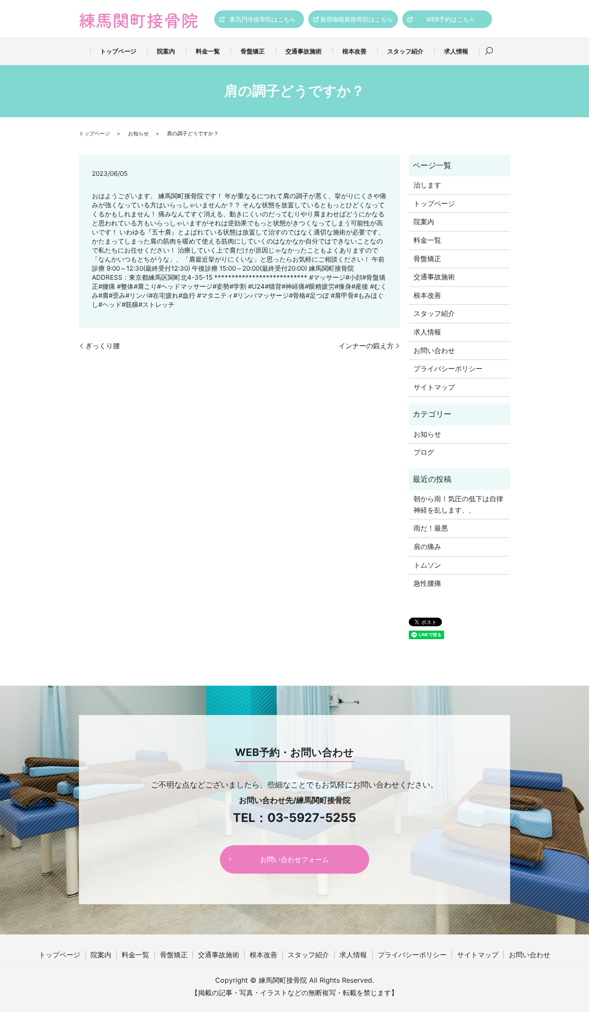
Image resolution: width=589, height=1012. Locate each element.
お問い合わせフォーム (294, 859)
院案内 (166, 51)
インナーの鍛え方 (366, 345)
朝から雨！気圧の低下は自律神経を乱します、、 (458, 504)
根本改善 (354, 51)
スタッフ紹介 (405, 51)
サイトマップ (434, 387)
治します (427, 185)
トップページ (118, 51)
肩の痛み (427, 546)
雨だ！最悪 (431, 528)
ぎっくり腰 (102, 345)
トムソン (427, 565)
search (489, 51)
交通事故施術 (303, 51)
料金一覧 (208, 51)
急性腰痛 (427, 583)
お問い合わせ (434, 350)
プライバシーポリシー (448, 368)
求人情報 (456, 51)
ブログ (424, 452)
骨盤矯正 (253, 51)
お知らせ (138, 133)
